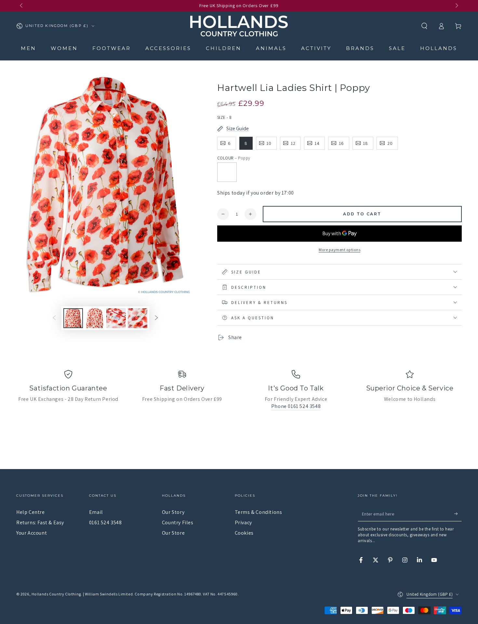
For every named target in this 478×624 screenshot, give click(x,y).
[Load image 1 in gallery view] (73, 318)
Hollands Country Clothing (56, 594)
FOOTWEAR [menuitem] (111, 48)
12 (293, 143)
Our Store (173, 532)
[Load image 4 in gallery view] (137, 318)
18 (365, 143)
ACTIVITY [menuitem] (316, 48)
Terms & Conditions (258, 512)
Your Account (31, 532)
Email (96, 512)
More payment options (339, 249)
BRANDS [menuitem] (360, 48)
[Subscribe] (458, 514)
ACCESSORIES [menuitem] (168, 48)
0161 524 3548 (105, 522)
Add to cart (362, 213)
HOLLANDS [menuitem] (438, 48)
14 (317, 143)
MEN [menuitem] (28, 48)
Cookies (244, 532)
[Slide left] (21, 6)
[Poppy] (227, 172)
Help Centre (30, 512)
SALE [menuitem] (397, 48)
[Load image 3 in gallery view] (116, 318)
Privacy (243, 522)
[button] (424, 26)
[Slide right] (456, 6)
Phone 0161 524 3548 (296, 406)
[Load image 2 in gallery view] (94, 318)
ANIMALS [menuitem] (271, 48)
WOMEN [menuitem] (64, 48)
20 (390, 143)
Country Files (177, 522)
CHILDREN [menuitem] (223, 48)
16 (341, 143)
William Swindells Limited (109, 594)
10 (269, 143)
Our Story (173, 512)
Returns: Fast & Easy (40, 522)
